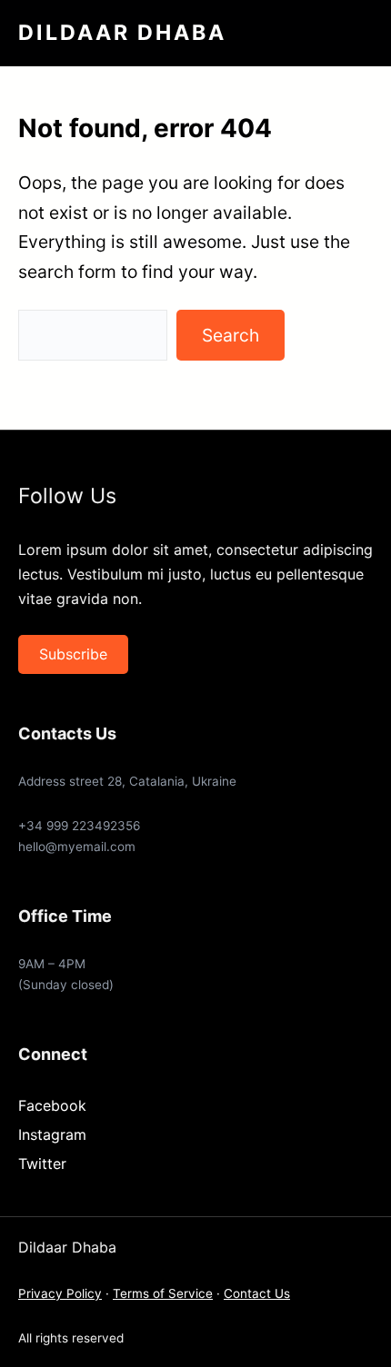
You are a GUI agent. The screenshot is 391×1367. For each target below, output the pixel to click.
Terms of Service (163, 1293)
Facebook (52, 1105)
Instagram (52, 1134)
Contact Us (257, 1293)
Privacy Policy (60, 1293)
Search (230, 335)
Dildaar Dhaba (122, 32)
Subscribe (73, 654)
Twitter (42, 1163)
